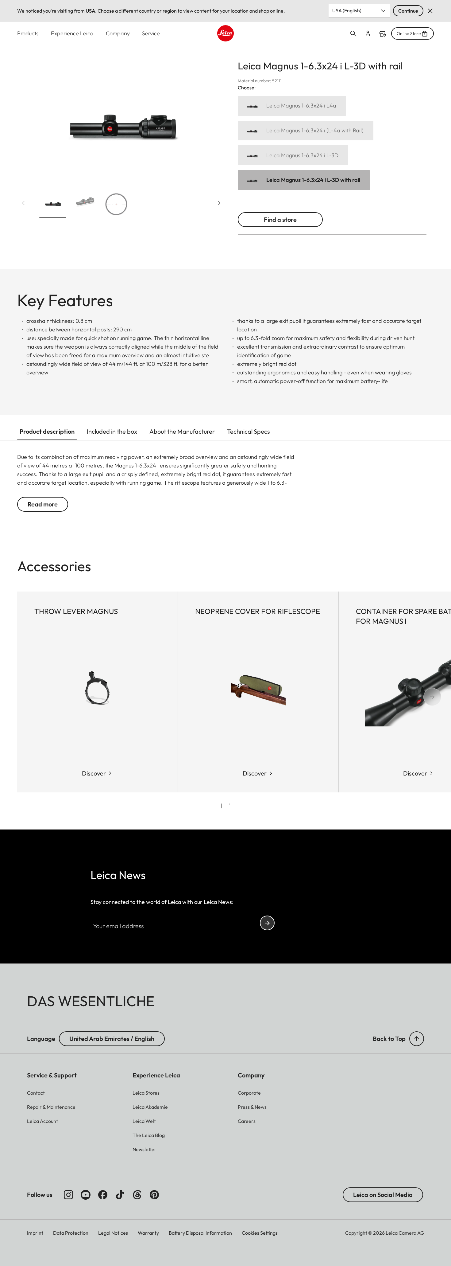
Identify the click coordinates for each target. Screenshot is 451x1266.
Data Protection (70, 1233)
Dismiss (430, 10)
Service (151, 33)
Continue (408, 11)
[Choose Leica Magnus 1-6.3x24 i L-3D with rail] (304, 180)
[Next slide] (219, 203)
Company (118, 33)
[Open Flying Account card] (368, 33)
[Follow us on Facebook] (103, 1195)
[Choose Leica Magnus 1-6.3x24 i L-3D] (293, 155)
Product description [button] (47, 431)
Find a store (382, 33)
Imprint (35, 1233)
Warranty (148, 1233)
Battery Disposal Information (200, 1233)
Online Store (409, 33)
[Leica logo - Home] (225, 33)
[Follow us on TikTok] (120, 1195)
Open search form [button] (353, 33)
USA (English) (346, 10)
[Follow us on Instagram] (68, 1195)
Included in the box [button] (112, 431)
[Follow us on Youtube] (85, 1195)
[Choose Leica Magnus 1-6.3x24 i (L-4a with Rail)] (305, 131)
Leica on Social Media (383, 1194)
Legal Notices (113, 1233)
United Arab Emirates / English (111, 1038)
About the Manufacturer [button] (182, 431)
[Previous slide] (23, 203)
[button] (52, 205)
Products (28, 33)
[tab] (222, 806)
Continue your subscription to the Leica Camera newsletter (267, 923)
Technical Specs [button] (248, 431)
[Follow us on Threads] (137, 1195)
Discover (94, 773)
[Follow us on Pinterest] (154, 1195)
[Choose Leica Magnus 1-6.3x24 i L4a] (292, 106)
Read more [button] (43, 504)
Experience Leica (72, 33)
